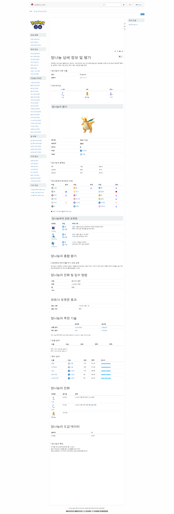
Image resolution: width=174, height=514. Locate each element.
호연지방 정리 (34, 166)
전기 (77, 191)
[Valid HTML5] (87, 511)
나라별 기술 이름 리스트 (37, 192)
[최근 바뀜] (117, 51)
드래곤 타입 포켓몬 (36, 123)
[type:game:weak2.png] (66, 191)
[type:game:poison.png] (74, 195)
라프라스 (54, 239)
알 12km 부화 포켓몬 (36, 140)
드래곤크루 (54, 378)
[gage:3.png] (106, 378)
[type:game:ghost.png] (74, 202)
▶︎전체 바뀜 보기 (133, 24)
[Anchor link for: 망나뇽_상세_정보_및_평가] (93, 57)
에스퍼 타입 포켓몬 (36, 111)
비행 (83, 154)
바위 (55, 202)
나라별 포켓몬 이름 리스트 (38, 189)
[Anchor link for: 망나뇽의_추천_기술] (78, 317)
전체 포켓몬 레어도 (36, 45)
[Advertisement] (38, 228)
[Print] (122, 51)
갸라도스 (54, 246)
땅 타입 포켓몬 (34, 106)
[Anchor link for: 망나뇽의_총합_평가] (78, 255)
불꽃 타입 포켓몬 (35, 85)
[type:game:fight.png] (52, 195)
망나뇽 (87, 97)
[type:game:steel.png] (74, 206)
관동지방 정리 (34, 160)
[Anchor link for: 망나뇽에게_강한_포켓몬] (78, 218)
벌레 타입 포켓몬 (35, 114)
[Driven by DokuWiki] (104, 511)
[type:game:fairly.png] (99, 206)
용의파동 (54, 374)
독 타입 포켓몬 (34, 103)
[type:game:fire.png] (74, 188)
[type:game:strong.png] (66, 202)
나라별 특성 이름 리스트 (37, 195)
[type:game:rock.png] (52, 202)
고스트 (78, 202)
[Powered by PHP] (79, 511)
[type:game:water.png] (99, 188)
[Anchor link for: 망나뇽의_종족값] (66, 162)
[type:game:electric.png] (74, 191)
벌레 (102, 199)
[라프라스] (53, 235)
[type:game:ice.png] (99, 191)
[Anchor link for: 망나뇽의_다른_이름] (68, 70)
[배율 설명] (68, 211)
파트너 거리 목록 (35, 71)
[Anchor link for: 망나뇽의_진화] (71, 387)
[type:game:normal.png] (52, 188)
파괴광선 (104, 330)
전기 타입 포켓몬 (35, 94)
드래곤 (84, 150)
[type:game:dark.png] (52, 206)
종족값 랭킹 (34, 68)
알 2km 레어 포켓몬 (36, 152)
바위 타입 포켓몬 (35, 117)
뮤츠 (111, 97)
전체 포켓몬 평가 (35, 39)
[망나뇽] (87, 94)
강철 (77, 206)
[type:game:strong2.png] (116, 191)
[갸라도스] (53, 243)
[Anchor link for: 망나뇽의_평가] (68, 106)
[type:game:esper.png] (74, 199)
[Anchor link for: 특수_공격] (60, 356)
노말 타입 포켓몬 (35, 82)
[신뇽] (63, 94)
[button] (130, 4)
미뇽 (80, 306)
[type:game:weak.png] (91, 188)
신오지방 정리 (34, 169)
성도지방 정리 (34, 163)
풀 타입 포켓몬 (34, 91)
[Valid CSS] (95, 511)
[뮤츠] (111, 94)
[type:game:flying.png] (81, 154)
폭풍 (52, 363)
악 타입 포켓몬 (34, 126)
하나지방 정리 (34, 172)
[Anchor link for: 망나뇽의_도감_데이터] (81, 426)
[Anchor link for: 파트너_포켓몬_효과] (78, 299)
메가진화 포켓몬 (35, 59)
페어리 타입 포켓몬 (36, 132)
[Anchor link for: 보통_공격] (60, 340)
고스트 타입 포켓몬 (36, 120)
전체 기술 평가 (34, 42)
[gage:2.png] (106, 371)
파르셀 (53, 231)
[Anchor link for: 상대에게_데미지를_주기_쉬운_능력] (80, 263)
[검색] (123, 4)
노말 (55, 188)
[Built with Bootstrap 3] (70, 511)
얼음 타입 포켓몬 (35, 97)
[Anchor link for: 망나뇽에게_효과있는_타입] (74, 181)
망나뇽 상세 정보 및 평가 (40, 11)
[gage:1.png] (106, 363)
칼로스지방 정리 (35, 175)
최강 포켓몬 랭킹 (35, 53)
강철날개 (104, 327)
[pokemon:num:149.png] (87, 123)
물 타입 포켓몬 (34, 88)
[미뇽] (53, 398)
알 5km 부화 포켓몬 (36, 149)
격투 (55, 195)
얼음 (102, 191)
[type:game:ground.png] (99, 195)
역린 (76, 330)
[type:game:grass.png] (52, 191)
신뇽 (62, 97)
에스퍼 (78, 199)
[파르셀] (53, 228)
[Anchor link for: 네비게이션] (62, 85)
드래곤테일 (78, 327)
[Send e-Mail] (120, 51)
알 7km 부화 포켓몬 (36, 146)
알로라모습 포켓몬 (36, 178)
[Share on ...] (115, 51)
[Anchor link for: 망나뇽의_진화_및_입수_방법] (88, 274)
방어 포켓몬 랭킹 (35, 56)
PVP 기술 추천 (34, 62)
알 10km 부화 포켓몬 (36, 143)
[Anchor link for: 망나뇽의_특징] (64, 443)
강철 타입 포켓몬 (35, 129)
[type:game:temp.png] (66, 188)
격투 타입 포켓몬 (35, 100)
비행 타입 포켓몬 (35, 108)
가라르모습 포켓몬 (36, 181)
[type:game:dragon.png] (81, 150)
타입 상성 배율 (34, 74)
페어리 (103, 206)
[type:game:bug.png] (99, 199)
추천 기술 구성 (34, 65)
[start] (38, 24)
